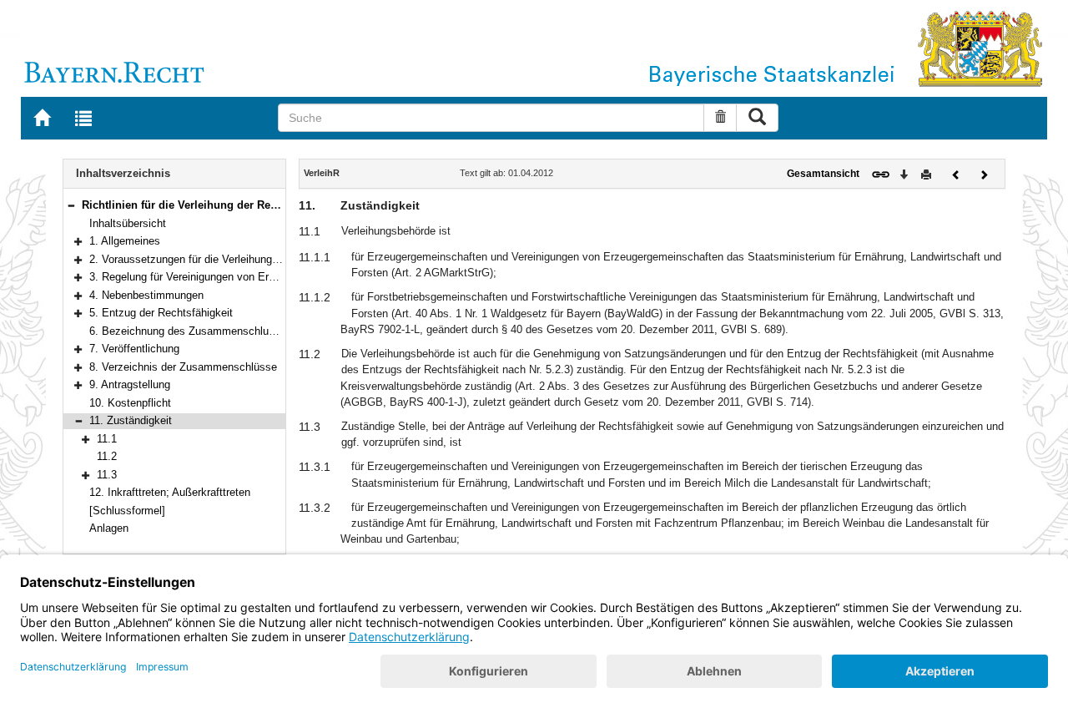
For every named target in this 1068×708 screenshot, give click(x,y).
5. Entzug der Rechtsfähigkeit (161, 312)
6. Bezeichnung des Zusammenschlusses (190, 331)
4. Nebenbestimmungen (146, 295)
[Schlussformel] (127, 510)
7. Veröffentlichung (134, 348)
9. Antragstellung (129, 384)
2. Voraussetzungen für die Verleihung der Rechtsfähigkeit (229, 259)
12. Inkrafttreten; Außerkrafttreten (169, 492)
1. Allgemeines (124, 241)
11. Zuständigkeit (130, 420)
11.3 (107, 474)
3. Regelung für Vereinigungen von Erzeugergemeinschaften (233, 277)
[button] (71, 205)
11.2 (107, 456)
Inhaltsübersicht (127, 223)
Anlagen (108, 528)
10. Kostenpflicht (130, 403)
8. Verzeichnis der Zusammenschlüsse (183, 367)
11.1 (107, 438)
